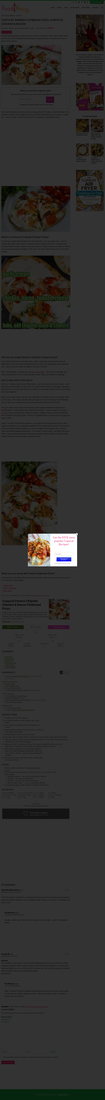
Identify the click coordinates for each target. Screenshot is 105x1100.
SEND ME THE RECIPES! (64, 559)
